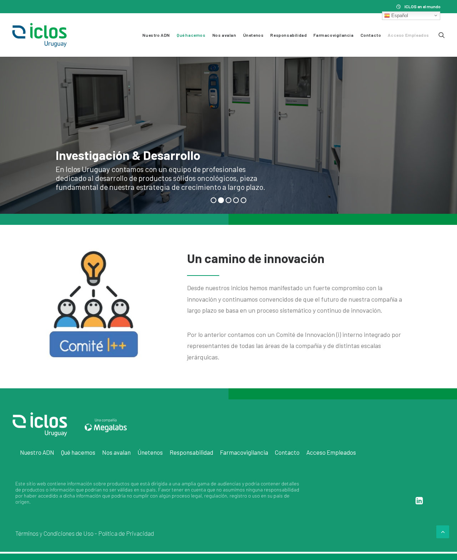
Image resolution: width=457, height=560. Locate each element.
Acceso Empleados (408, 34)
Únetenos (253, 34)
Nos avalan (224, 34)
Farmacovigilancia (333, 34)
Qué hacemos (191, 34)
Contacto (371, 34)
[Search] (441, 35)
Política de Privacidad (126, 533)
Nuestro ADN (156, 34)
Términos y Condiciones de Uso (54, 533)
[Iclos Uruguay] (39, 35)
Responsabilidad (288, 34)
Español (399, 15)
